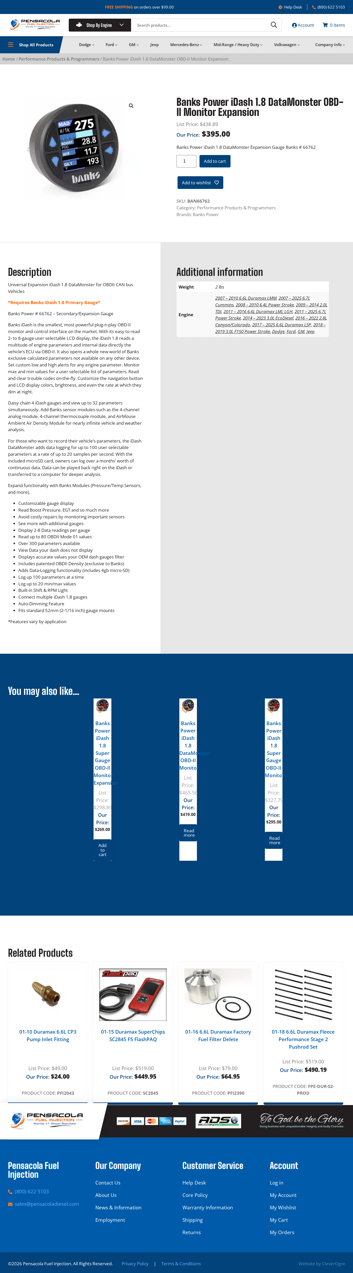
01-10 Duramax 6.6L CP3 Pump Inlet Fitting (47, 1035)
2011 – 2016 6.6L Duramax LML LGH (258, 311)
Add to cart (215, 161)
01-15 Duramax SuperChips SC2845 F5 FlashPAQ (133, 1035)
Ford (291, 331)
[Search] (274, 25)
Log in (276, 1182)
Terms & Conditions (181, 1264)
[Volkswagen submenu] (298, 44)
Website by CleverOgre (321, 1264)
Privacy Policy (135, 1264)
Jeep (310, 331)
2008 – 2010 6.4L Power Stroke (265, 305)
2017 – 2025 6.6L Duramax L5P (281, 325)
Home (8, 59)
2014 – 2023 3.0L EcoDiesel (268, 318)
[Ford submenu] (116, 44)
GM (301, 331)
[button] (131, 106)
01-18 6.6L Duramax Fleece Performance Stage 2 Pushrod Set (303, 1039)
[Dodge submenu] (93, 44)
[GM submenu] (137, 44)
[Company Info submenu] (344, 44)
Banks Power (206, 214)
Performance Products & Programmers (59, 59)
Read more (189, 833)
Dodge (278, 331)
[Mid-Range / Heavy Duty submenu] (261, 44)
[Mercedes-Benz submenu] (201, 44)
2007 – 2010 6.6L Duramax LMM (246, 298)
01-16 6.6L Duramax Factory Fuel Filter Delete (218, 1035)
